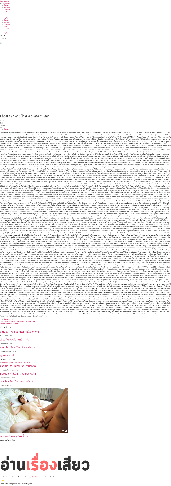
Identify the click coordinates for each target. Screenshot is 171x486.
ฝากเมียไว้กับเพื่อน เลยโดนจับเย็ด (18, 365)
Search (2, 35)
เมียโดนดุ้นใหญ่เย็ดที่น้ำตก (14, 436)
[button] (85, 121)
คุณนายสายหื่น (8, 355)
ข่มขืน (5, 16)
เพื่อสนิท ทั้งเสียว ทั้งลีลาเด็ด (15, 339)
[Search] (1, 41)
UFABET (3, 480)
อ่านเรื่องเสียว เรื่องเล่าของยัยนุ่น (17, 347)
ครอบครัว (7, 9)
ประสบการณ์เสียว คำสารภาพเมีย (18, 373)
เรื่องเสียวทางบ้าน (9, 319)
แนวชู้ (5, 12)
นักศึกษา (6, 14)
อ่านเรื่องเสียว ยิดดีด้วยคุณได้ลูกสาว (19, 331)
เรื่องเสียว (6, 5)
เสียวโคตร (7, 7)
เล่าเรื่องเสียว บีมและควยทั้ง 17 (16, 381)
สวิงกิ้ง (6, 18)
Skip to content (5, 1)
